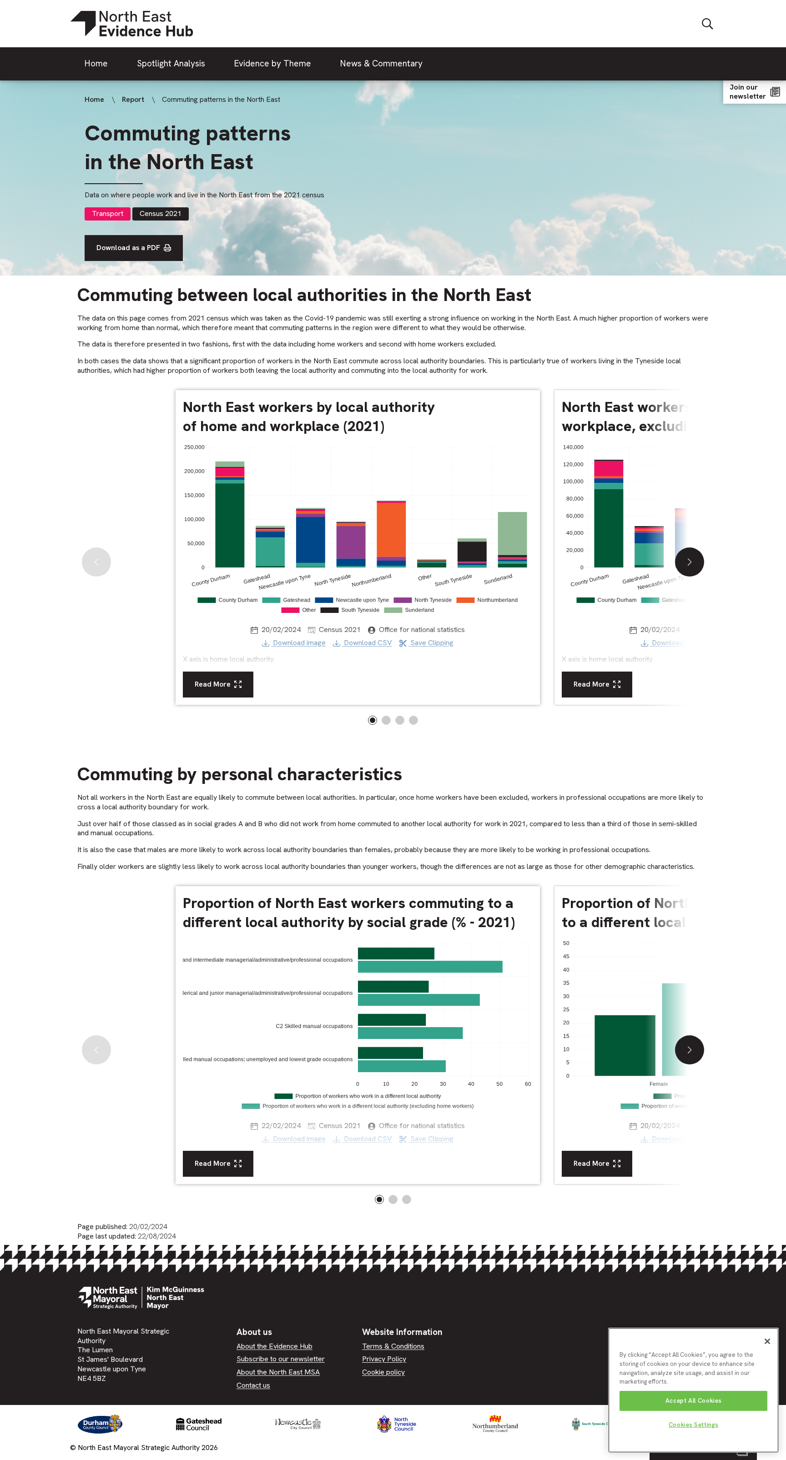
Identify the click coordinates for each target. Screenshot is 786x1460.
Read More (213, 684)
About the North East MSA (278, 1372)
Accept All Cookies (693, 1401)
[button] (689, 562)
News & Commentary (381, 63)
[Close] (767, 1341)
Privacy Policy (384, 1359)
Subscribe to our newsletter (281, 1359)
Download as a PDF (128, 247)
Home (96, 63)
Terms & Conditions (393, 1346)
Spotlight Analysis (171, 63)
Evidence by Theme (272, 63)
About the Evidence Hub (274, 1346)
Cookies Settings (694, 1425)
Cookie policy (383, 1372)
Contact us (253, 1385)
